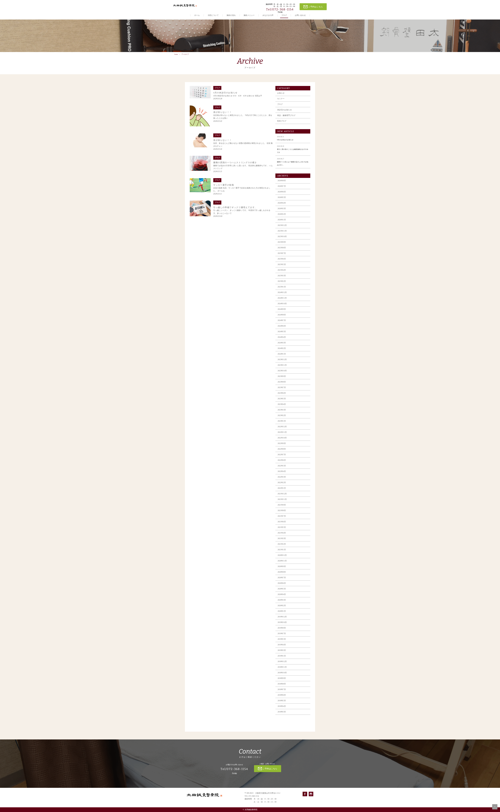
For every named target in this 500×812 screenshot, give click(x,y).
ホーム (197, 15)
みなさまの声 (267, 15)
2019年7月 (282, 633)
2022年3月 (282, 477)
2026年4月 (282, 203)
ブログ (284, 15)
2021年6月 (282, 522)
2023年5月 (282, 399)
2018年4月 (282, 706)
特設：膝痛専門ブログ (286, 115)
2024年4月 (282, 337)
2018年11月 (282, 667)
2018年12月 (282, 661)
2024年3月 (282, 343)
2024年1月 (282, 354)
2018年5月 (282, 701)
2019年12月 (282, 617)
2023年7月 (282, 387)
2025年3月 (282, 276)
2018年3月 (282, 712)
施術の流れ (231, 15)
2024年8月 (282, 315)
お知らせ (281, 93)
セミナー (281, 99)
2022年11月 (282, 432)
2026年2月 (282, 214)
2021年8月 (282, 510)
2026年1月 (282, 220)
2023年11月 (282, 365)
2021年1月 (282, 550)
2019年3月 (282, 650)
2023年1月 (282, 421)
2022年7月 (282, 455)
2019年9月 (282, 628)
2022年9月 (282, 443)
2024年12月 (282, 292)
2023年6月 (282, 393)
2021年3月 (282, 538)
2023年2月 (282, 415)
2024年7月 (282, 320)
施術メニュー (249, 15)
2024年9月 (282, 309)
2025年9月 (282, 242)
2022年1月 (282, 488)
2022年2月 (282, 483)
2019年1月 (282, 656)
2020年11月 (282, 561)
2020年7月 (282, 578)
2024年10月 (282, 304)
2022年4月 (282, 471)
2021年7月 (282, 516)
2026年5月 (282, 197)
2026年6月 (282, 192)
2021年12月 (282, 494)
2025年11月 (282, 231)
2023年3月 (282, 410)
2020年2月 (282, 606)
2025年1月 (282, 287)
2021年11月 (282, 499)
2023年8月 (282, 382)
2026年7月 (282, 186)
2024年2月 (282, 348)
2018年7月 (282, 689)
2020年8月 (282, 572)
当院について (213, 15)
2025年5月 (282, 264)
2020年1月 (282, 611)
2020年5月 (282, 589)
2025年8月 (282, 248)
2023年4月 (282, 404)
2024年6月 (282, 326)
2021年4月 (282, 533)
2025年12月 (282, 225)
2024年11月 (282, 298)
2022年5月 (282, 466)
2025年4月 (282, 270)
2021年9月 (282, 505)
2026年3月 (282, 209)
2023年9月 (282, 376)
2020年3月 (282, 600)
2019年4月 (282, 645)
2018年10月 (282, 673)
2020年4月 (282, 594)
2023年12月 (282, 359)
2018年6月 (282, 695)
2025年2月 (282, 281)
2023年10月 (282, 371)
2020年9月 (282, 566)
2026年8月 (282, 181)
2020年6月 (282, 583)
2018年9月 (282, 678)
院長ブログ (281, 121)
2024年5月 (282, 332)
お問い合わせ (300, 15)
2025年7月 (282, 253)
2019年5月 (282, 639)
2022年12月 (282, 427)
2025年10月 (282, 236)
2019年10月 (282, 622)
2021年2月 (282, 544)
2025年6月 (282, 259)
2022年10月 (282, 438)
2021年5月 (282, 527)
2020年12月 (282, 555)
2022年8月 (282, 449)
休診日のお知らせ (284, 110)
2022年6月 (282, 460)
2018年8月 (282, 684)
